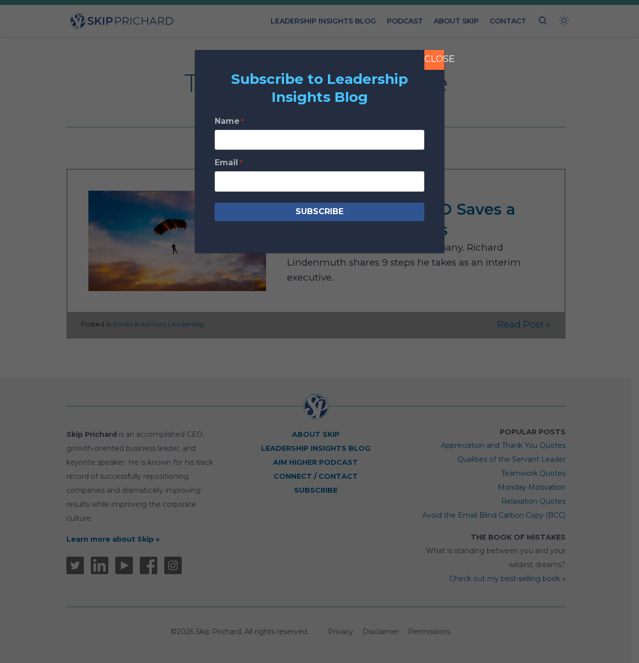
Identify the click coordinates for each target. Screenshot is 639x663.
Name (229, 121)
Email (228, 162)
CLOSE (434, 58)
